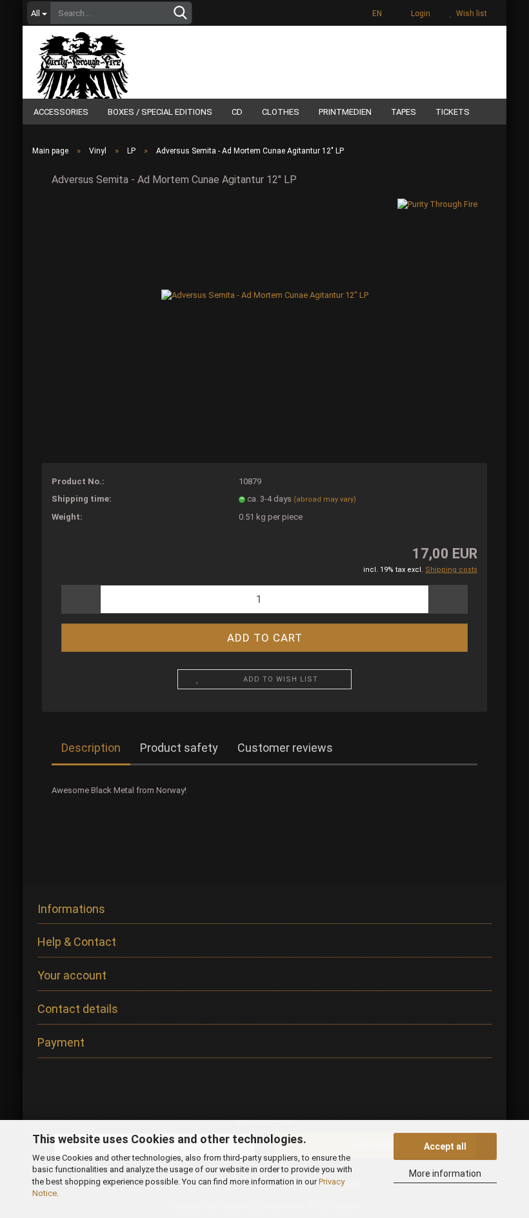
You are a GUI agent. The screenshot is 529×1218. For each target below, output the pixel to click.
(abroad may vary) (325, 499)
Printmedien (345, 112)
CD (237, 112)
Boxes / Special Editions (160, 112)
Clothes (280, 112)
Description (91, 747)
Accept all (445, 1146)
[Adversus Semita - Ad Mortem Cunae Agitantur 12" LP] (264, 295)
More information (445, 1173)
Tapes (403, 112)
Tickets (452, 112)
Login (418, 13)
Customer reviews (285, 747)
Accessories (61, 112)
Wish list (469, 13)
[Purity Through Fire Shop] (116, 60)
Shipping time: (82, 499)
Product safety (179, 747)
